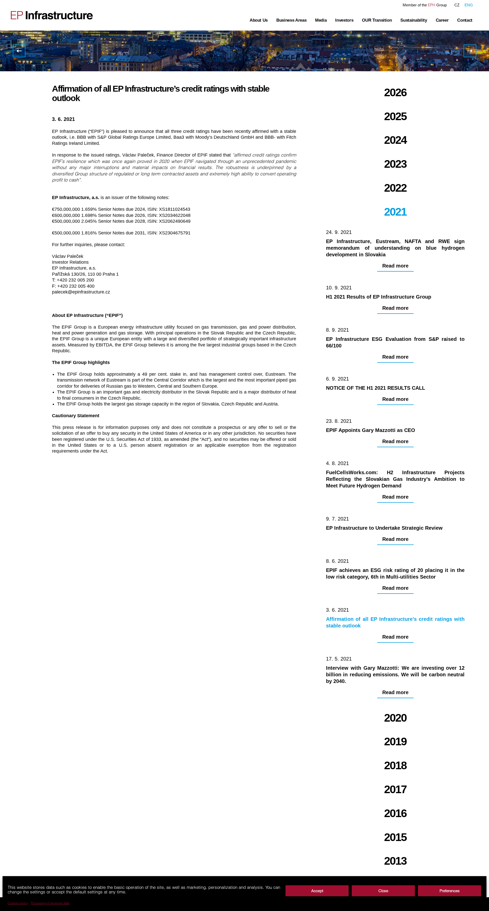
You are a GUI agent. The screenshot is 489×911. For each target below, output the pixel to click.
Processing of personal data (50, 903)
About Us (259, 20)
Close (383, 890)
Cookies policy (18, 903)
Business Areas (291, 20)
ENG (469, 5)
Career (442, 20)
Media (321, 20)
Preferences (450, 890)
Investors (344, 20)
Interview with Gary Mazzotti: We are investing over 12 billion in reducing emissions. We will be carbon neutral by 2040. (470, 51)
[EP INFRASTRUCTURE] (48, 15)
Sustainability (413, 20)
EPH (431, 5)
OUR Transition (377, 20)
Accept (317, 890)
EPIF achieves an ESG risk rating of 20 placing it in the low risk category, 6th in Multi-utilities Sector (19, 51)
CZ (456, 5)
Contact (464, 20)
